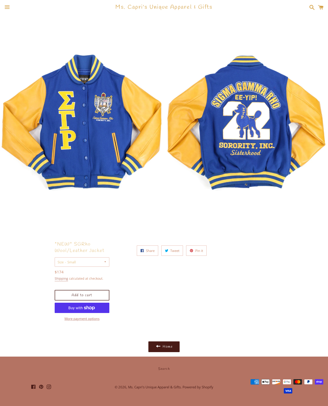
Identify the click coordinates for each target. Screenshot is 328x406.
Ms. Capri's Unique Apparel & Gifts (163, 7)
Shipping (61, 278)
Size (61, 262)
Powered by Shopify (198, 387)
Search (164, 369)
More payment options (82, 318)
